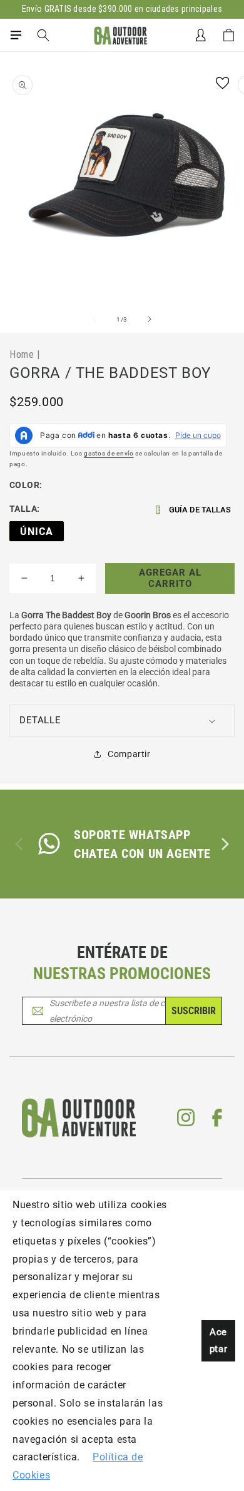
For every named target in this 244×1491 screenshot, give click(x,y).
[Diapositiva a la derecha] (149, 319)
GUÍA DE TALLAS (200, 509)
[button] (15, 35)
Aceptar (218, 1340)
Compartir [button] (129, 754)
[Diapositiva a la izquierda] (94, 319)
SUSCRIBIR (193, 1011)
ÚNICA (36, 531)
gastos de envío (109, 453)
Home (21, 354)
